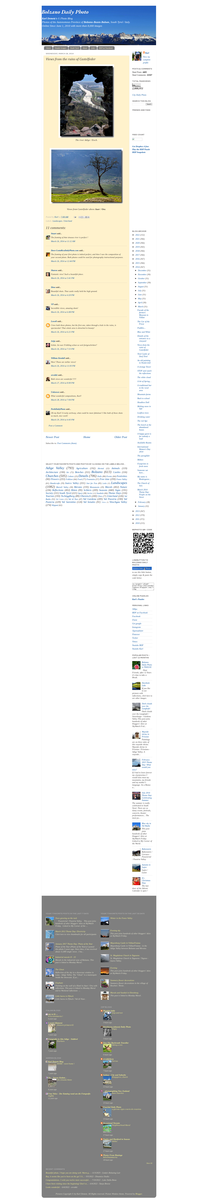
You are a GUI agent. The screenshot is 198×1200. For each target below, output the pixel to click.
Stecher (90, 493)
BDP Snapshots (139, 152)
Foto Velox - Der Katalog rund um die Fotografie (69, 1094)
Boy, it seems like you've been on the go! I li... (65, 1176)
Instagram (136, 627)
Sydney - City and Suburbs (114, 1075)
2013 (137, 511)
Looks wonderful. (53, 1187)
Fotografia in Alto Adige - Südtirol (63, 1039)
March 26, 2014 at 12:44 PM (63, 261)
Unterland (67, 221)
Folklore (69, 479)
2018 (137, 251)
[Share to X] (84, 217)
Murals (108, 487)
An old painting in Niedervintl (144, 361)
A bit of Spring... (144, 381)
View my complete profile (146, 60)
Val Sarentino (69, 502)
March (141, 306)
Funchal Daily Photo (112, 1107)
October (141, 278)
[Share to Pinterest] (88, 217)
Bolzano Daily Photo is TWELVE (147, 664)
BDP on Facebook (106, 48)
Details (83, 476)
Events (109, 476)
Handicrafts (55, 483)
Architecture (52, 472)
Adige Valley (55, 468)
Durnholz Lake (146, 684)
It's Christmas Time (146, 880)
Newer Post (52, 437)
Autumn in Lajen (146, 866)
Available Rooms (144, 443)
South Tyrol (74, 48)
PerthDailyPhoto (58, 409)
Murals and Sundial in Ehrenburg (124, 993)
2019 (137, 247)
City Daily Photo (139, 95)
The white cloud (144, 377)
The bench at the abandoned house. (144, 427)
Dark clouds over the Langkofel (147, 706)
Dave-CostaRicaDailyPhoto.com (64, 250)
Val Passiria (110, 499)
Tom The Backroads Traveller (116, 1043)
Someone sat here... (142, 471)
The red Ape (142, 421)
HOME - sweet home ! (65, 1064)
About (85, 48)
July (140, 290)
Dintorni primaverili (65, 1025)
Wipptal (55, 505)
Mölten (140, 460)
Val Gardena (89, 499)
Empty (114, 1029)
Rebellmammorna (110, 1157)
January (141, 506)
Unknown (55, 392)
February (142, 502)
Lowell (54, 321)
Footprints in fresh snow (142, 465)
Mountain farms (144, 394)
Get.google (136, 623)
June (140, 294)
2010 (137, 523)
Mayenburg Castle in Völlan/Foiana (125, 943)
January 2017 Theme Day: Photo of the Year (74, 944)
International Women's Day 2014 (143, 449)
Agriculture (82, 468)
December (142, 270)
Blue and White (143, 332)
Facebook (136, 616)
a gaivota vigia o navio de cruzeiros (126, 1109)
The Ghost (59, 969)
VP (52, 304)
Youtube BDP (137, 645)
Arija (53, 341)
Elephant (59, 983)
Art (67, 472)
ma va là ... (53, 1014)
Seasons (103, 490)
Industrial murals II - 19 (65, 957)
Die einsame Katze (64, 1080)
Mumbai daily (109, 1011)
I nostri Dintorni (55, 1023)
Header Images (60, 48)
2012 (137, 515)
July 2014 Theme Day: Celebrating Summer (147, 796)
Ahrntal (101, 468)
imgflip (51, 1096)
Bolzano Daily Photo (65, 11)
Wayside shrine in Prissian (145, 734)
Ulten (100, 496)
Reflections (57, 490)
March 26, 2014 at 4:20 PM (62, 295)
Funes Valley (121, 479)
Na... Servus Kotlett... (57, 1078)
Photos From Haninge (112, 1155)
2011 (137, 519)
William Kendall (58, 358)
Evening (113, 968)
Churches (52, 476)
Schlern (87, 490)
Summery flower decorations (122, 980)
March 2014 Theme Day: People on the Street (144, 493)
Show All (149, 1163)
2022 (137, 235)
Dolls (99, 476)
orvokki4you (108, 1059)
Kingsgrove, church (120, 1077)
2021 (137, 239)
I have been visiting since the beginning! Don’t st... (67, 1184)
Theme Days (114, 493)
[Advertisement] (87, 453)
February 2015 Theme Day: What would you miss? (142, 765)
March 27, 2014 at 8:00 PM (62, 383)
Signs (118, 490)
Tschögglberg (68, 496)
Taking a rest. (117, 1045)
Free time (105, 479)
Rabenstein (146, 849)
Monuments (94, 487)
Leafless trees (143, 413)
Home (48, 48)
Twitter (135, 638)
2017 (137, 255)
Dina (53, 287)
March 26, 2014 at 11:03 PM (63, 366)
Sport (80, 493)
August (141, 286)
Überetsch (85, 496)
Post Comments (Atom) (67, 443)
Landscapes (57, 221)
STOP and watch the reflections (144, 372)
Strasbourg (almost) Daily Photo (117, 1027)
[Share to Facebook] (86, 217)
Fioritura (61, 1041)
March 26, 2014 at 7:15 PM (62, 349)
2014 (137, 267)
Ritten (74, 490)
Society (49, 493)
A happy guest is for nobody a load (144, 436)
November (142, 274)
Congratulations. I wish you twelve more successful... (68, 1180)
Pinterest (136, 634)
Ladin (104, 483)
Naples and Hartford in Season (116, 1139)
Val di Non (73, 499)
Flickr (134, 620)
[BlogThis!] (82, 217)
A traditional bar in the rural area (144, 387)
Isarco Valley (72, 483)
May (140, 298)
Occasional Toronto (111, 1123)
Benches (79, 472)
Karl (147, 53)
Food (80, 479)
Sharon (54, 270)
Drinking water (143, 417)
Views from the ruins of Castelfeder (143, 347)
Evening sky (115, 930)
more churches (118, 1093)
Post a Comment (55, 425)
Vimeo (134, 641)
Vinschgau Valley (118, 502)
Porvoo (115, 1061)
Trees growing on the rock (66, 918)
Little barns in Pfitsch (64, 996)
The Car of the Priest (143, 322)
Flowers (55, 479)
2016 (137, 259)
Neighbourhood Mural (121, 1125)
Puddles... (141, 328)
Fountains (91, 479)
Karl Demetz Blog (55, 1061)
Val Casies (60, 499)
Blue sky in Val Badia (146, 824)
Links (93, 48)
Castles (117, 472)
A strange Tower (144, 367)
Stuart (53, 233)
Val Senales (89, 502)
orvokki (54, 375)
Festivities (122, 476)
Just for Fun (91, 483)
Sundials (100, 493)
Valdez (114, 1141)
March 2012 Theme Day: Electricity (70, 931)
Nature (123, 487)
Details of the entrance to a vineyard (143, 338)
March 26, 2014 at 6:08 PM (62, 312)
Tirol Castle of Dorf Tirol (143, 355)
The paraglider (143, 456)
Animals (115, 468)
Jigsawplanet (137, 631)
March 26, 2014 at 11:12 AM (63, 241)
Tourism (50, 496)
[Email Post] (75, 217)
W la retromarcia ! (55, 1016)
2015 (137, 263)
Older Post (120, 437)
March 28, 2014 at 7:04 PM (62, 400)
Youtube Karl (137, 649)
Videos (104, 502)
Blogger (138, 1194)
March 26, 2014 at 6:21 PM (62, 332)
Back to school (143, 398)
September (142, 282)
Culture (71, 476)
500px (134, 609)
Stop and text (117, 1013)
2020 (137, 243)
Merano (78, 487)
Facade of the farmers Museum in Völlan (143, 314)
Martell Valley (62, 487)
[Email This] (80, 217)
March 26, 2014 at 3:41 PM (62, 278)
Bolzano (97, 472)
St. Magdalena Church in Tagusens (124, 955)
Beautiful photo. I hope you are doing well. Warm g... (68, 1173)
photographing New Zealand (116, 1091)
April (140, 302)
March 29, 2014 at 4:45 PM (62, 420)
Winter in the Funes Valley (121, 918)
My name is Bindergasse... (144, 477)
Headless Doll (143, 402)
